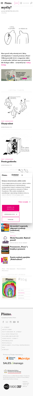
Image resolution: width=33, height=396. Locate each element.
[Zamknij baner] (26, 175)
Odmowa (10, 219)
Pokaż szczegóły (23, 202)
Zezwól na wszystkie (10, 208)
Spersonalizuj (9, 214)
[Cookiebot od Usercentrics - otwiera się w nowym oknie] (13, 175)
